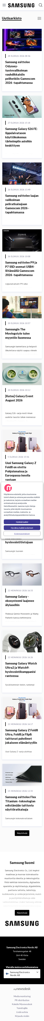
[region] (22, 510)
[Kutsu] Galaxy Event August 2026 (19, 398)
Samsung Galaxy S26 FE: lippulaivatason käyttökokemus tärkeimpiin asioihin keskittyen (21, 137)
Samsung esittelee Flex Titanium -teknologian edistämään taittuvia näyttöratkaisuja (20, 803)
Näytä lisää (22, 833)
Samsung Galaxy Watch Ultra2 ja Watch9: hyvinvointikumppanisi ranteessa (21, 670)
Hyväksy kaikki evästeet (22, 528)
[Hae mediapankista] (41, 5)
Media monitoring (22, 996)
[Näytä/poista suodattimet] (39, 18)
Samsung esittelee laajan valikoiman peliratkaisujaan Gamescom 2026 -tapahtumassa (21, 204)
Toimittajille (22, 1008)
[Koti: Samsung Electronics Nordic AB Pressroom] (21, 5)
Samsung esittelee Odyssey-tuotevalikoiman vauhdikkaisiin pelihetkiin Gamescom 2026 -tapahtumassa (20, 72)
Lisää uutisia (22, 1012)
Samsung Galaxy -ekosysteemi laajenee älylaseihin (19, 601)
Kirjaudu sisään (22, 1016)
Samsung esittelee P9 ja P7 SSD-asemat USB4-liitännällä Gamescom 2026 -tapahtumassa (21, 269)
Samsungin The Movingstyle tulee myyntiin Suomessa (18, 333)
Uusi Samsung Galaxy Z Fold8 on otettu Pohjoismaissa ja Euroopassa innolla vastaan (20, 471)
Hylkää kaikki (22, 522)
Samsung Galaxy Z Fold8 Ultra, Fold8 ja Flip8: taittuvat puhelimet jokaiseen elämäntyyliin (21, 736)
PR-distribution (22, 1000)
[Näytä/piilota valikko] (4, 5)
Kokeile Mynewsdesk (22, 1004)
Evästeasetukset (22, 533)
